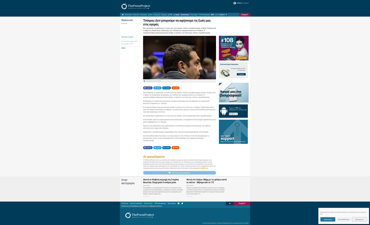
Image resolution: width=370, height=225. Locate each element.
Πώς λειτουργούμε (136, 203)
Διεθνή (150, 15)
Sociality (246, 223)
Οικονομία (143, 15)
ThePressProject (139, 6)
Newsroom (128, 15)
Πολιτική (136, 15)
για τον (220, 15)
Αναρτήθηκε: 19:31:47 (127, 44)
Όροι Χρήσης (172, 203)
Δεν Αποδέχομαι (343, 219)
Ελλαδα (123, 23)
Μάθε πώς (204, 168)
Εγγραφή (246, 3)
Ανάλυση (163, 15)
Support (244, 14)
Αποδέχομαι (328, 219)
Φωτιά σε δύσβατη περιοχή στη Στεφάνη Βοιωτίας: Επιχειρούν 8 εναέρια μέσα (161, 181)
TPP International (204, 15)
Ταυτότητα (124, 203)
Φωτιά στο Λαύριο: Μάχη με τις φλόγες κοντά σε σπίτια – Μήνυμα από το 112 (206, 181)
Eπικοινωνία (148, 203)
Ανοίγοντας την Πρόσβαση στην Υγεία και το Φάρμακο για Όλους (141, 206)
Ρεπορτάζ (157, 15)
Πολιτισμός (194, 15)
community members (142, 8)
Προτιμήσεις (359, 219)
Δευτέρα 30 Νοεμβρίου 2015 (129, 41)
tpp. (170, 15)
